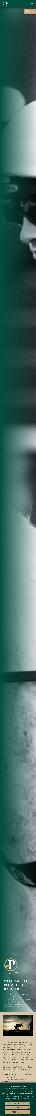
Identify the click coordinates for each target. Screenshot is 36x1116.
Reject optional (16, 1108)
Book (30, 12)
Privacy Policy (25, 1099)
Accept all (16, 1112)
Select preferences (16, 1103)
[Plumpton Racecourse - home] (5, 3)
